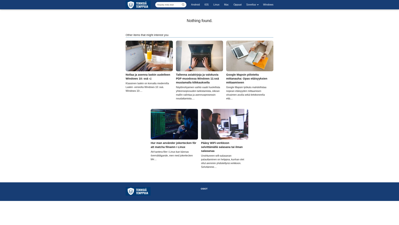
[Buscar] (183, 4)
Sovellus (251, 4)
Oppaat (237, 4)
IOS (206, 4)
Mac (226, 4)
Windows (268, 4)
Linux (216, 4)
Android (195, 4)
